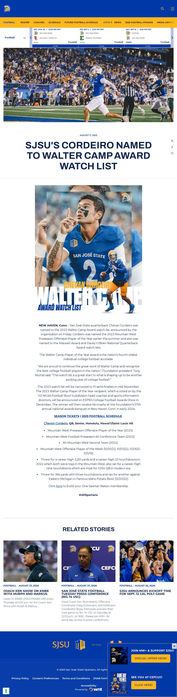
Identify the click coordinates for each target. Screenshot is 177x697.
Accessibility (88, 685)
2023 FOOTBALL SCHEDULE (102, 416)
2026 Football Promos (139, 22)
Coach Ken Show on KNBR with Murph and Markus (26, 592)
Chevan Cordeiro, (56, 423)
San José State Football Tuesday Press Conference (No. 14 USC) (85, 594)
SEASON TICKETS (66, 416)
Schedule (54, 22)
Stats (106, 22)
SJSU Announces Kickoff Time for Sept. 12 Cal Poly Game (145, 592)
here (59, 486)
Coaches (39, 22)
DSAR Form (100, 678)
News (117, 22)
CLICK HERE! (145, 686)
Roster (25, 22)
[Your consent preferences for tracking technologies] (6, 691)
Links (55, 46)
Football (9, 585)
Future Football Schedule (81, 22)
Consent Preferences (45, 678)
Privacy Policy (20, 678)
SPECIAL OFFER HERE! (152, 659)
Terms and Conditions (76, 678)
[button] (31, 38)
